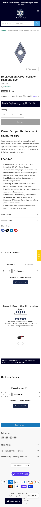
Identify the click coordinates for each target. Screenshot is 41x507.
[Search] (37, 23)
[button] (18, 343)
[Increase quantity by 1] (21, 115)
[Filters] (9, 271)
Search (13, 493)
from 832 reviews (20, 314)
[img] (20, 312)
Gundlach (7, 87)
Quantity (4, 110)
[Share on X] (7, 230)
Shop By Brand (23, 493)
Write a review (20, 282)
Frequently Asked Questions (13, 496)
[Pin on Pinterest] (16, 230)
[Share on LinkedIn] (11, 230)
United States (19, 465)
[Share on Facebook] (3, 230)
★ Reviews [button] (39, 255)
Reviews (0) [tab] (11, 264)
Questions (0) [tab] (30, 264)
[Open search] (3, 271)
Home (3, 30)
